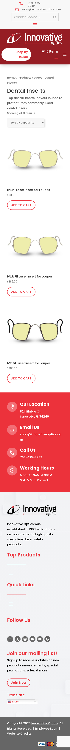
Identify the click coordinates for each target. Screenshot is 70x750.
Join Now (19, 682)
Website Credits (19, 733)
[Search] (54, 17)
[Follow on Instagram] (25, 639)
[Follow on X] (18, 639)
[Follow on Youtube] (40, 639)
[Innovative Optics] (35, 44)
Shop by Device (21, 54)
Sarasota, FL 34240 (34, 416)
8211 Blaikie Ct (30, 411)
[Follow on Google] (47, 639)
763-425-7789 (31, 457)
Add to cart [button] (21, 205)
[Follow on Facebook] (10, 639)
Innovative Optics (44, 723)
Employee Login (46, 728)
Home (11, 77)
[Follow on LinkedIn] (32, 639)
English (15, 701)
